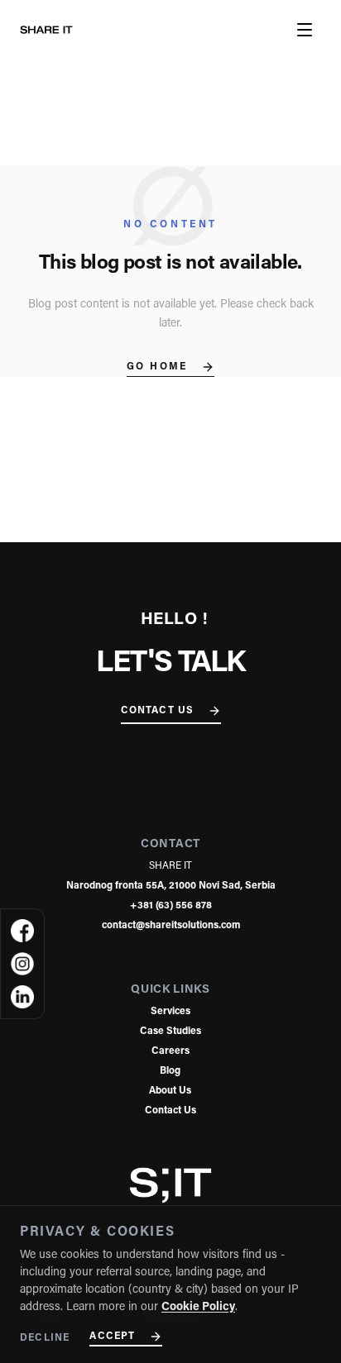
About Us (170, 1091)
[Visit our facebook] (22, 930)
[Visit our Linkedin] (22, 996)
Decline (45, 1338)
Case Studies (170, 1032)
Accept (112, 1337)
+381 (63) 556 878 (171, 906)
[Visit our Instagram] (22, 963)
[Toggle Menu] (304, 29)
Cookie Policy (198, 1307)
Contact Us (158, 711)
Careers (170, 1051)
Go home (157, 367)
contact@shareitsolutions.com (171, 926)
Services (170, 1012)
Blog (170, 1071)
